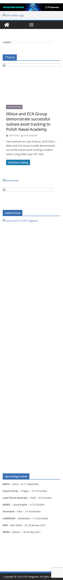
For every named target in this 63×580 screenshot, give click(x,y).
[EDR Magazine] (6, 24)
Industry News (14, 107)
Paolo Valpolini (31, 135)
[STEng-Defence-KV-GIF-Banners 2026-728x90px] (31, 7)
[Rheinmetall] (10, 180)
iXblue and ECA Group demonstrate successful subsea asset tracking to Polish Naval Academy (28, 121)
